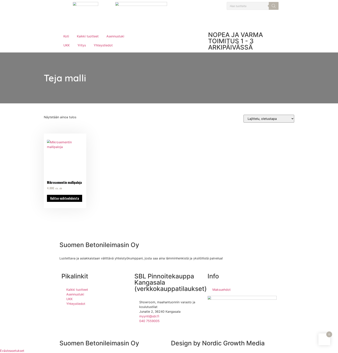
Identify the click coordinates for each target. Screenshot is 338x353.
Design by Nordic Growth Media (218, 343)
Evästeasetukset (12, 351)
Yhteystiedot (103, 45)
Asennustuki (115, 36)
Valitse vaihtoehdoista (64, 198)
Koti (66, 36)
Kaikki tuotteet (88, 36)
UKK (66, 45)
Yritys (81, 45)
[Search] (274, 6)
